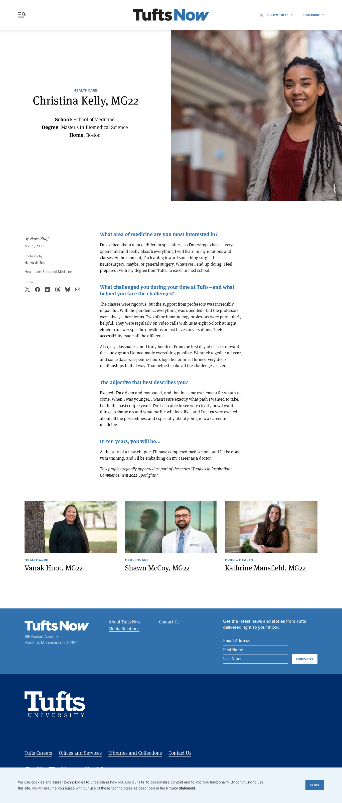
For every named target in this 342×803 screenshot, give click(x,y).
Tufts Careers (38, 752)
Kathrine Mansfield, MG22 (265, 567)
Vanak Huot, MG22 (54, 567)
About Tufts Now (124, 622)
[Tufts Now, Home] (171, 15)
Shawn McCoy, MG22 (157, 567)
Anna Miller (35, 262)
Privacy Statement (180, 788)
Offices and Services (80, 752)
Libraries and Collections (135, 752)
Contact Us (169, 622)
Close (315, 785)
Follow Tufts (277, 15)
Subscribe (311, 15)
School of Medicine (57, 271)
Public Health (239, 560)
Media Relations (124, 628)
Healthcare (85, 91)
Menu (23, 15)
